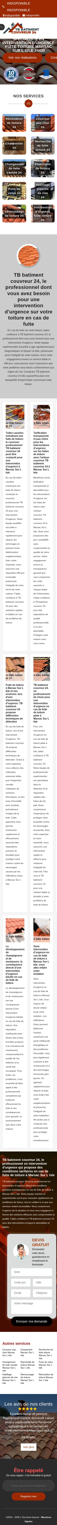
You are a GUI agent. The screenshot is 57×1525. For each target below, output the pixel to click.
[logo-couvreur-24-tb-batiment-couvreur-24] (20, 28)
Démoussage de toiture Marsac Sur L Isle (27, 1378)
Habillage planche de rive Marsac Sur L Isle (10, 1378)
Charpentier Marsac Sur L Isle (27, 1352)
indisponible (18, 3)
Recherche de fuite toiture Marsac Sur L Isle (46, 1354)
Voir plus (28, 1447)
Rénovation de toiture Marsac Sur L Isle (46, 1377)
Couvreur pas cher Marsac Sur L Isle (9, 1352)
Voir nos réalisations (22, 57)
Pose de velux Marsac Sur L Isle (46, 1365)
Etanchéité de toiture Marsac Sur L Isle (28, 1365)
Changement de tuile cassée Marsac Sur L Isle (9, 1366)
